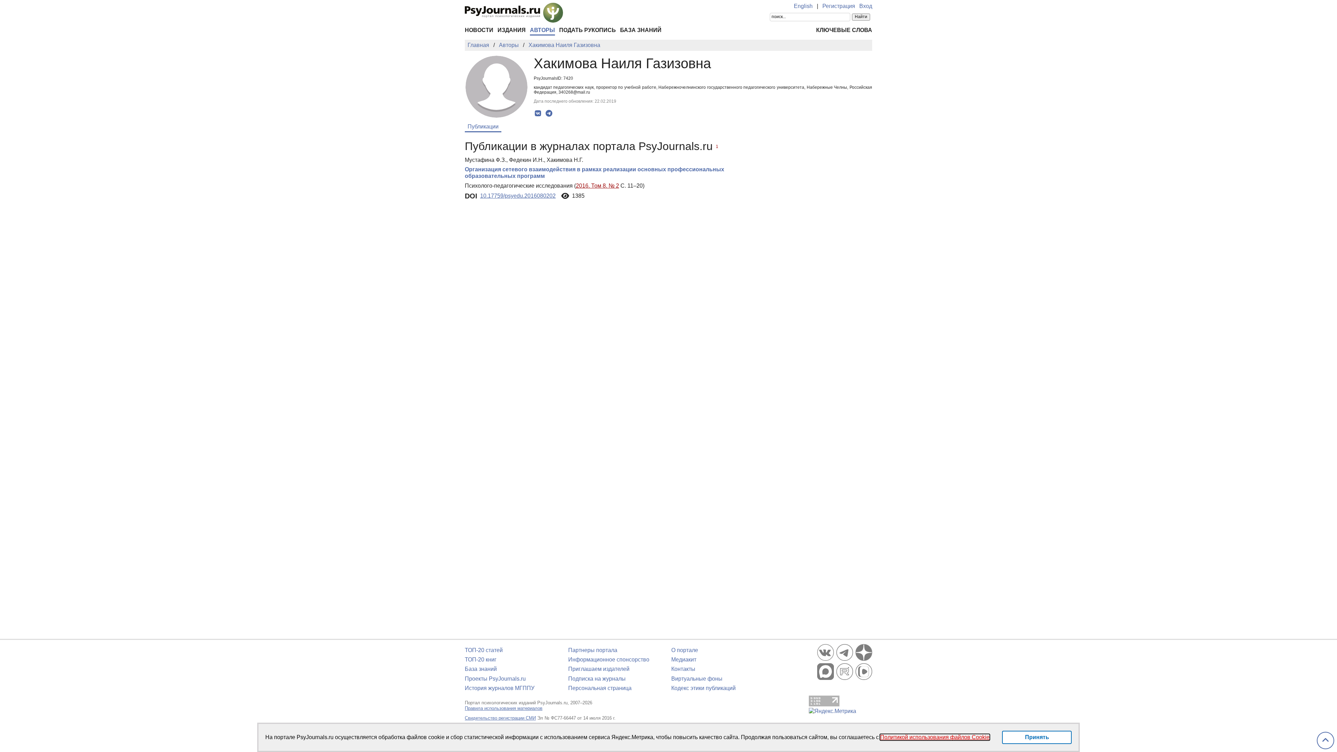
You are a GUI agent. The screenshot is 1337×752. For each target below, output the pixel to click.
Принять (1037, 737)
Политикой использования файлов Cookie (935, 737)
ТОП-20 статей (484, 650)
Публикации (483, 127)
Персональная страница (600, 688)
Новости (479, 30)
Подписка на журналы (597, 679)
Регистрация (838, 6)
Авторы (542, 30)
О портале (684, 650)
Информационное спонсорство (608, 660)
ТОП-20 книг (481, 660)
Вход (865, 6)
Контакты (683, 669)
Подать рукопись (587, 30)
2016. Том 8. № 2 (597, 186)
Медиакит (683, 660)
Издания (512, 30)
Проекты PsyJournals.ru (495, 679)
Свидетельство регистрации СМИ (500, 718)
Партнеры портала (592, 650)
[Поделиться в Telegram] (549, 113)
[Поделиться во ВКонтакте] (538, 113)
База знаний (641, 30)
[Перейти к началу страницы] (1325, 741)
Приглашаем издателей (599, 669)
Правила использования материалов (503, 708)
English (803, 6)
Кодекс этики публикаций (703, 688)
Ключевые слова (844, 30)
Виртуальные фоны (696, 679)
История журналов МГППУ (499, 688)
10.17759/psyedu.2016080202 (518, 196)
